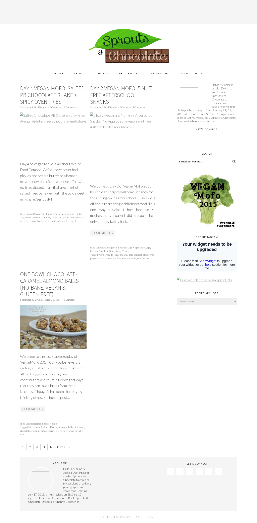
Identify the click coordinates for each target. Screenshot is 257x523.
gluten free (68, 217)
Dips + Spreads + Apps (139, 247)
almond (38, 427)
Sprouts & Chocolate (128, 44)
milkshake (80, 217)
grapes (93, 258)
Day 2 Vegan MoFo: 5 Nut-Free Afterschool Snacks (121, 95)
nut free (117, 258)
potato (48, 221)
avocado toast (111, 254)
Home (58, 73)
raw (124, 258)
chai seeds (79, 427)
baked (37, 217)
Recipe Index (129, 73)
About (79, 73)
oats (22, 434)
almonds (63, 427)
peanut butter (36, 221)
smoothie (131, 258)
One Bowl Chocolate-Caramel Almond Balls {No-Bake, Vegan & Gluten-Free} (49, 284)
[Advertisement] (128, 11)
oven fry (24, 221)
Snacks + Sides (74, 214)
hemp (70, 431)
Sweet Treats (121, 251)
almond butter (50, 427)
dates (43, 431)
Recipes (61, 214)
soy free (75, 221)
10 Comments (69, 107)
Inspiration (159, 73)
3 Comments (139, 107)
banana (123, 254)
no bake (79, 431)
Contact (102, 73)
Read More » (102, 233)
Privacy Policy (191, 73)
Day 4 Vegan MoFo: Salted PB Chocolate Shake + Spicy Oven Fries (52, 95)
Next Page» (60, 447)
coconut (35, 431)
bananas (46, 217)
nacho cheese (105, 258)
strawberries (143, 258)
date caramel (135, 254)
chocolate (25, 431)
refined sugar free (61, 221)
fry (60, 217)
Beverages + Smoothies (45, 214)
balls (70, 427)
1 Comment (69, 299)
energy (50, 431)
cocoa (54, 217)
